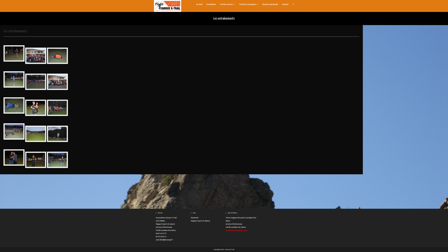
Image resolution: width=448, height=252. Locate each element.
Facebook (194, 218)
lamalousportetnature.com (236, 230)
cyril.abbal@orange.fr (164, 240)
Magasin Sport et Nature (200, 221)
